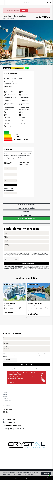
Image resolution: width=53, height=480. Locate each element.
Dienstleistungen (7, 401)
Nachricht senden (26, 364)
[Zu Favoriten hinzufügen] (24, 284)
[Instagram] (7, 412)
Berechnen (10, 185)
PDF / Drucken (27, 215)
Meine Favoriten (6, 405)
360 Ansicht (27, 211)
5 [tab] (29, 317)
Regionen (5, 396)
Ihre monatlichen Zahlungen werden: (9, 189)
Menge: (6, 166)
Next (42, 42)
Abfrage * (6, 244)
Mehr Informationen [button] (28, 474)
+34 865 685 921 (9, 419)
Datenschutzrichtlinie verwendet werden (14, 254)
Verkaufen (5, 398)
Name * (6, 232)
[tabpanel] (14, 299)
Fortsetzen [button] (46, 473)
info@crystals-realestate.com (12, 425)
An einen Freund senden (27, 205)
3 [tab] (26, 317)
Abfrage (5, 346)
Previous (10, 42)
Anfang (4, 390)
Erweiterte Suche (24, 10)
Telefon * (6, 240)
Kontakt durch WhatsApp (27, 218)
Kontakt (4, 403)
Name (4, 337)
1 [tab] (23, 317)
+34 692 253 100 (9, 422)
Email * (6, 236)
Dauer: (6, 178)
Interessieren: (7, 172)
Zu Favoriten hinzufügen (27, 208)
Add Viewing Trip (27, 222)
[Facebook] (4, 412)
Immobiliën (5, 394)
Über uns (5, 392)
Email (4, 342)
